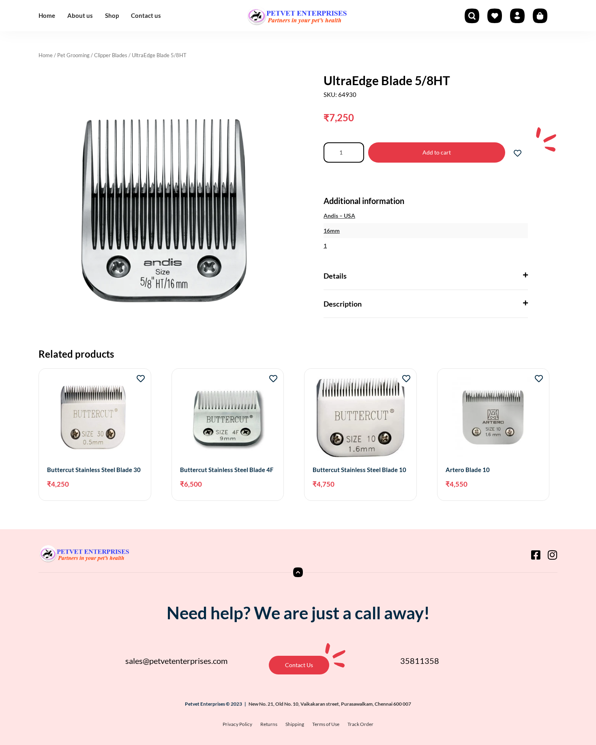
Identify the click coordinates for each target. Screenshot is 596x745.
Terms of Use (325, 724)
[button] (426, 276)
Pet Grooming (73, 55)
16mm (332, 230)
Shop (112, 15)
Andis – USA (339, 215)
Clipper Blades (110, 55)
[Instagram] (552, 555)
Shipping (294, 724)
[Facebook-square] (535, 555)
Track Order (360, 724)
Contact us (146, 15)
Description (343, 303)
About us (80, 15)
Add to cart (436, 152)
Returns (268, 724)
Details (335, 275)
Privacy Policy (237, 724)
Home (47, 15)
